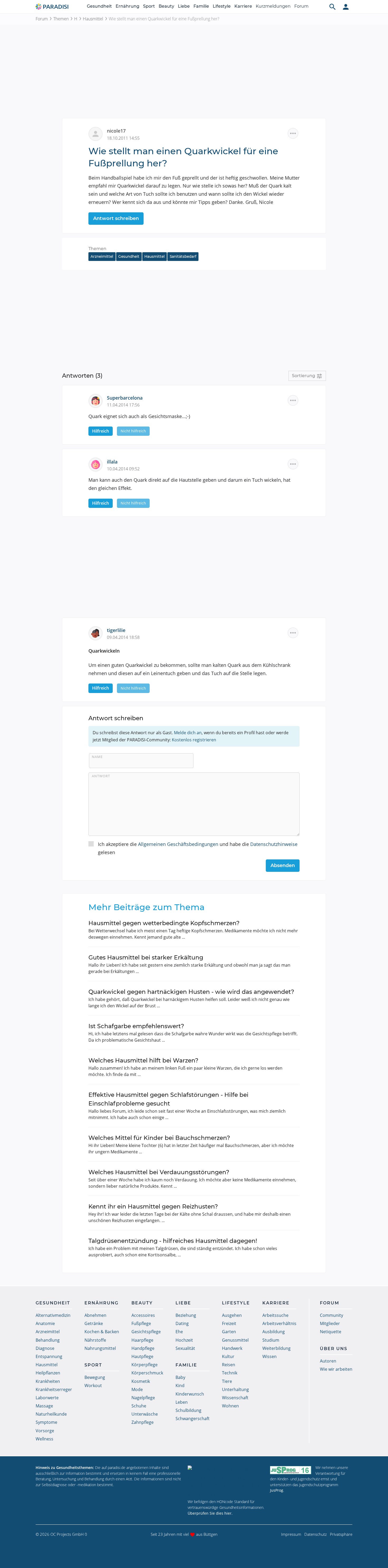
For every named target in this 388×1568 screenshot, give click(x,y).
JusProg (276, 1490)
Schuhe (138, 1406)
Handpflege (142, 1348)
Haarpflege (142, 1340)
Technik (229, 1373)
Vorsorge (45, 1431)
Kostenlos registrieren (194, 740)
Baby (180, 1377)
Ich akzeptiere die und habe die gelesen (197, 848)
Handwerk (232, 1348)
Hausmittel (93, 19)
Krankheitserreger (54, 1389)
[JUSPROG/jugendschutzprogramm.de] (290, 1470)
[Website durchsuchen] (332, 6)
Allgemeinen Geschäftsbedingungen (178, 844)
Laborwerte (47, 1398)
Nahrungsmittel (100, 1348)
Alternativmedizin (53, 1315)
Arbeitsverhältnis (279, 1323)
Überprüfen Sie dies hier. (210, 1513)
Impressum (291, 1534)
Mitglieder (330, 1323)
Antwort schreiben (116, 218)
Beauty (166, 6)
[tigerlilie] (97, 633)
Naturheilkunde (51, 1414)
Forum (301, 6)
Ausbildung (273, 1332)
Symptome (46, 1422)
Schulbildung (188, 1410)
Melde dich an (188, 733)
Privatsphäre (341, 1534)
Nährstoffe (95, 1340)
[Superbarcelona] (97, 400)
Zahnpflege (142, 1422)
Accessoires (143, 1315)
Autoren (328, 1361)
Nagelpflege (143, 1398)
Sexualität (185, 1348)
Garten (229, 1332)
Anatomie (45, 1323)
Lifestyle (222, 6)
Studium (270, 1340)
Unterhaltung (235, 1389)
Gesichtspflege (146, 1332)
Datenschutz (315, 1534)
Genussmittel (235, 1340)
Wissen (269, 1356)
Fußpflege (141, 1323)
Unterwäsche (144, 1414)
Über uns (333, 1348)
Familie (201, 6)
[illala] (97, 464)
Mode (137, 1389)
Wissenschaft (235, 1398)
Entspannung (49, 1356)
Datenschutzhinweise (273, 844)
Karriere (243, 6)
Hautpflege (142, 1356)
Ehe (179, 1332)
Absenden (283, 865)
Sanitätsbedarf (183, 256)
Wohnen (230, 1406)
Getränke (93, 1323)
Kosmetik (140, 1381)
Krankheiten (48, 1381)
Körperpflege (144, 1365)
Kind (180, 1385)
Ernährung (127, 6)
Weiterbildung (276, 1348)
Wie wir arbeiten (336, 1369)
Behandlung (48, 1340)
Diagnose (45, 1348)
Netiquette (330, 1332)
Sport (149, 6)
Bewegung (94, 1377)
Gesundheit (99, 6)
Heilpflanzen (48, 1373)
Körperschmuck (147, 1373)
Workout (93, 1385)
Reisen (228, 1365)
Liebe (184, 6)
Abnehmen (95, 1315)
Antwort (101, 776)
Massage (44, 1406)
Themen (61, 19)
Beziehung (186, 1315)
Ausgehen (232, 1315)
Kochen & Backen (101, 1332)
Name (97, 756)
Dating (182, 1323)
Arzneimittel (102, 256)
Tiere (227, 1381)
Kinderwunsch (190, 1394)
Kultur (228, 1356)
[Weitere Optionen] (293, 133)
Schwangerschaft (193, 1418)
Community (331, 1315)
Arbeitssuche (275, 1315)
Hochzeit (184, 1340)
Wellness (44, 1439)
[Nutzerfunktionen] (345, 6)
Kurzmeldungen (273, 6)
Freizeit (229, 1323)
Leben (182, 1402)
